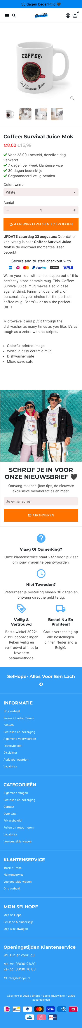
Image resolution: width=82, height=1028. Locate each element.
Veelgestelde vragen (17, 841)
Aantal (8, 202)
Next (74, 67)
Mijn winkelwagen (15, 928)
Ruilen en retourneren (18, 718)
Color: (13, 184)
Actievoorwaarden (15, 759)
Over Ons (9, 813)
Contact (8, 806)
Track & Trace (12, 868)
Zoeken (8, 725)
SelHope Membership (18, 922)
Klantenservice (13, 874)
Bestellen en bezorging (19, 732)
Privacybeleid (12, 745)
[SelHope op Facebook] (41, 684)
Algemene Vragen (15, 793)
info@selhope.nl (17, 978)
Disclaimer (10, 752)
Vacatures (10, 766)
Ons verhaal (11, 711)
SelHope (35, 995)
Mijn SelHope (12, 915)
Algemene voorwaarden (19, 738)
